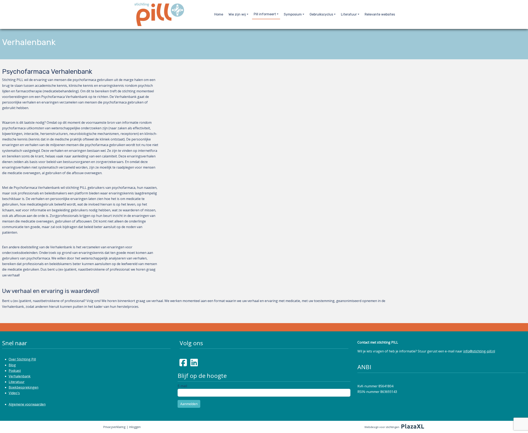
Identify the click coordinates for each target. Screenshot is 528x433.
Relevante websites (380, 14)
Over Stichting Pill (22, 359)
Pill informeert (265, 14)
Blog (12, 365)
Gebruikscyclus (321, 14)
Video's (14, 393)
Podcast (15, 370)
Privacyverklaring (114, 427)
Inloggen (135, 427)
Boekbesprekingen (23, 387)
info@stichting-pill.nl (479, 351)
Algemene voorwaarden (27, 404)
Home (218, 14)
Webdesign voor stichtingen (381, 427)
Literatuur (349, 14)
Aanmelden (189, 404)
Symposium (293, 14)
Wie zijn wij (237, 14)
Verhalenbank (20, 376)
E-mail (182, 386)
